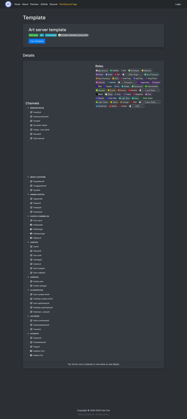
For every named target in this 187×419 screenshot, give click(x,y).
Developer (134, 70)
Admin (114, 106)
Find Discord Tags (68, 4)
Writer (100, 74)
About (25, 4)
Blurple (101, 98)
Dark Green (148, 98)
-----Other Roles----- (133, 74)
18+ (118, 74)
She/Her (101, 82)
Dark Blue (112, 98)
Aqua (136, 98)
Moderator (102, 106)
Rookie (112, 90)
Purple (128, 94)
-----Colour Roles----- (150, 102)
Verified (115, 70)
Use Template (37, 41)
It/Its (116, 78)
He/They (139, 78)
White (109, 94)
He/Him (112, 82)
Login (178, 4)
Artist (109, 74)
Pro (117, 86)
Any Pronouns (152, 74)
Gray (118, 94)
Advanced (138, 86)
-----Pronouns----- (128, 82)
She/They (127, 78)
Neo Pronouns (104, 78)
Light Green (103, 102)
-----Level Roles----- (150, 90)
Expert (109, 86)
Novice (123, 90)
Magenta (139, 94)
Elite (100, 86)
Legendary (144, 82)
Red (135, 102)
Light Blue (125, 98)
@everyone (103, 70)
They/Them (152, 78)
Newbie (133, 90)
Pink (149, 94)
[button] (73, 35)
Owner (124, 106)
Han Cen (106, 410)
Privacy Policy (102, 414)
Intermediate (152, 86)
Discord (53, 4)
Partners (34, 4)
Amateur (101, 90)
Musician (147, 70)
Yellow (115, 102)
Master (157, 82)
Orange (125, 102)
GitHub (44, 4)
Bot (124, 70)
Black (100, 94)
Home (17, 4)
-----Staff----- (137, 106)
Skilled (126, 86)
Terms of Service (86, 414)
